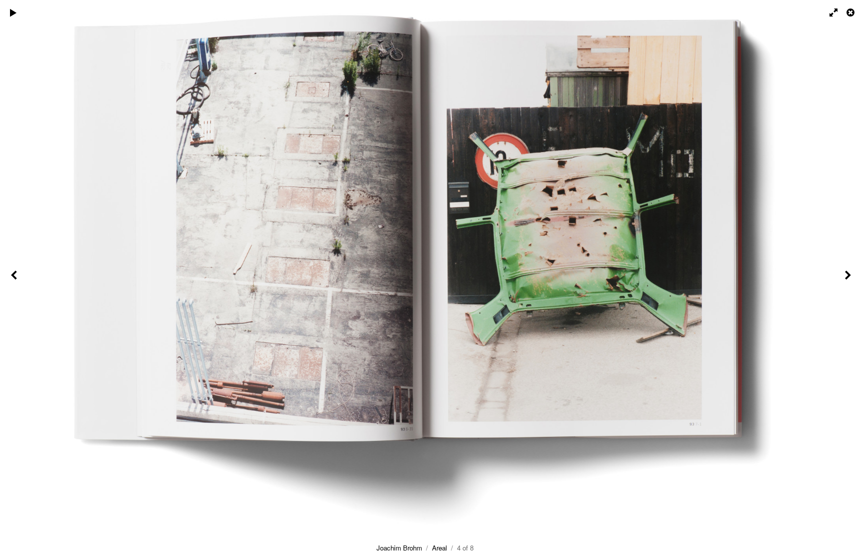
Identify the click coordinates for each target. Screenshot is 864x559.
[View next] (849, 279)
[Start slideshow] (13, 12)
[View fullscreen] (829, 12)
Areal (439, 547)
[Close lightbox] (851, 12)
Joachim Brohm (399, 547)
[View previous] (15, 279)
